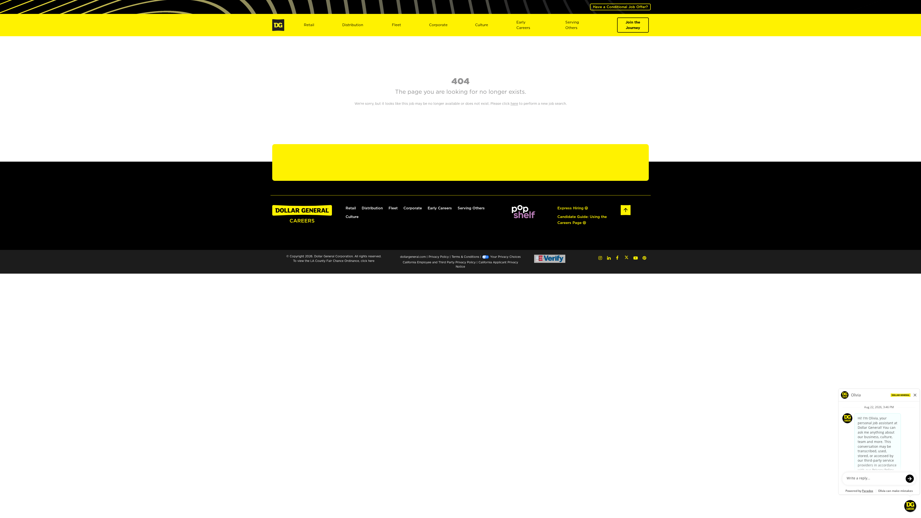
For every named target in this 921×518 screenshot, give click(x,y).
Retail (309, 25)
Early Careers (523, 25)
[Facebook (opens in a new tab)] (617, 258)
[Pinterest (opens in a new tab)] (644, 258)
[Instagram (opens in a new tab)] (600, 258)
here (371, 260)
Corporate (438, 25)
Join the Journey (633, 25)
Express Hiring (571, 208)
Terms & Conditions (465, 256)
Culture (481, 25)
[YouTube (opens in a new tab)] (635, 258)
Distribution (352, 25)
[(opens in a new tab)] (524, 211)
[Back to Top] (626, 209)
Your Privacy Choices (505, 256)
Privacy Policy (439, 256)
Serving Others (471, 208)
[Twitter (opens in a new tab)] (626, 258)
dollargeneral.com (413, 256)
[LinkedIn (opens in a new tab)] (609, 258)
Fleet (396, 25)
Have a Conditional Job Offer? (620, 7)
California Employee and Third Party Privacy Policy (440, 262)
